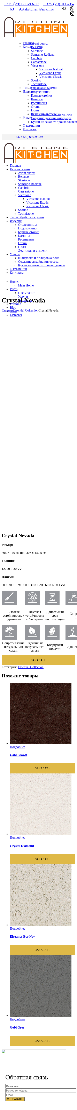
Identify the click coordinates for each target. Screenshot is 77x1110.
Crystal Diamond (22, 846)
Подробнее (17, 747)
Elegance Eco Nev (22, 936)
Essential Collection (25, 310)
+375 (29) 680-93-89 (21, 4)
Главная (7, 310)
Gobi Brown (18, 755)
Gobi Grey (17, 1027)
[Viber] (70, 9)
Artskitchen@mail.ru (36, 9)
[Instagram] (70, 14)
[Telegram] (63, 9)
